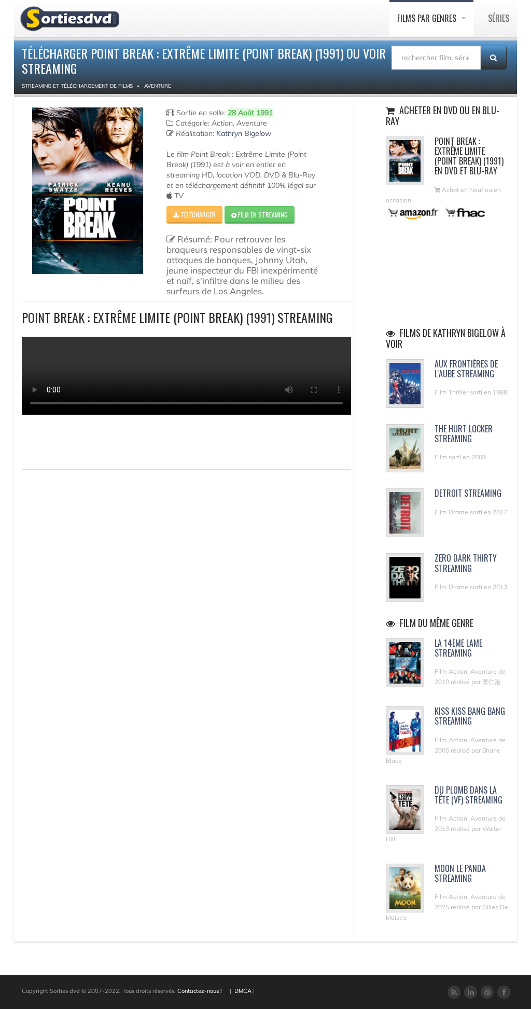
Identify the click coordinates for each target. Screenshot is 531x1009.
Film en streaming (262, 214)
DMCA (242, 990)
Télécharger (197, 214)
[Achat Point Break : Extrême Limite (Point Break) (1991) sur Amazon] (413, 212)
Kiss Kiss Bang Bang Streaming (470, 716)
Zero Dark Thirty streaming (466, 563)
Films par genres (427, 18)
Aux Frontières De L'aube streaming (466, 369)
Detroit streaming (468, 493)
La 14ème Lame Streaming (458, 648)
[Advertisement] (82, 440)
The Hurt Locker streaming (464, 433)
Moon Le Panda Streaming (460, 873)
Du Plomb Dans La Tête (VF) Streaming (468, 795)
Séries (498, 18)
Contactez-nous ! (199, 990)
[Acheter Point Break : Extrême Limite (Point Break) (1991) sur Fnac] (464, 212)
